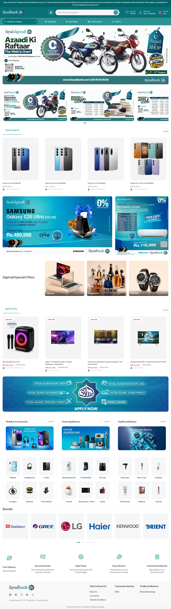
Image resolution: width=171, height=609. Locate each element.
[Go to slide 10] (90, 542)
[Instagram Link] (21, 595)
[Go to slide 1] (74, 542)
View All (165, 131)
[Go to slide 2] (76, 542)
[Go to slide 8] (87, 542)
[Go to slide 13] (94, 542)
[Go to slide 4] (80, 542)
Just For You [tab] (11, 308)
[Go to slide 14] (96, 542)
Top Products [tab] (12, 130)
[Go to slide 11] (91, 542)
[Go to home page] (50, 12)
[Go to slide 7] (85, 542)
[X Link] (33, 595)
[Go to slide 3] (77, 542)
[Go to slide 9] (88, 542)
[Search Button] (116, 12)
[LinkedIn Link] (10, 595)
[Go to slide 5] (82, 542)
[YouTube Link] (27, 595)
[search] (84, 12)
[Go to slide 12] (93, 542)
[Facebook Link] (16, 595)
